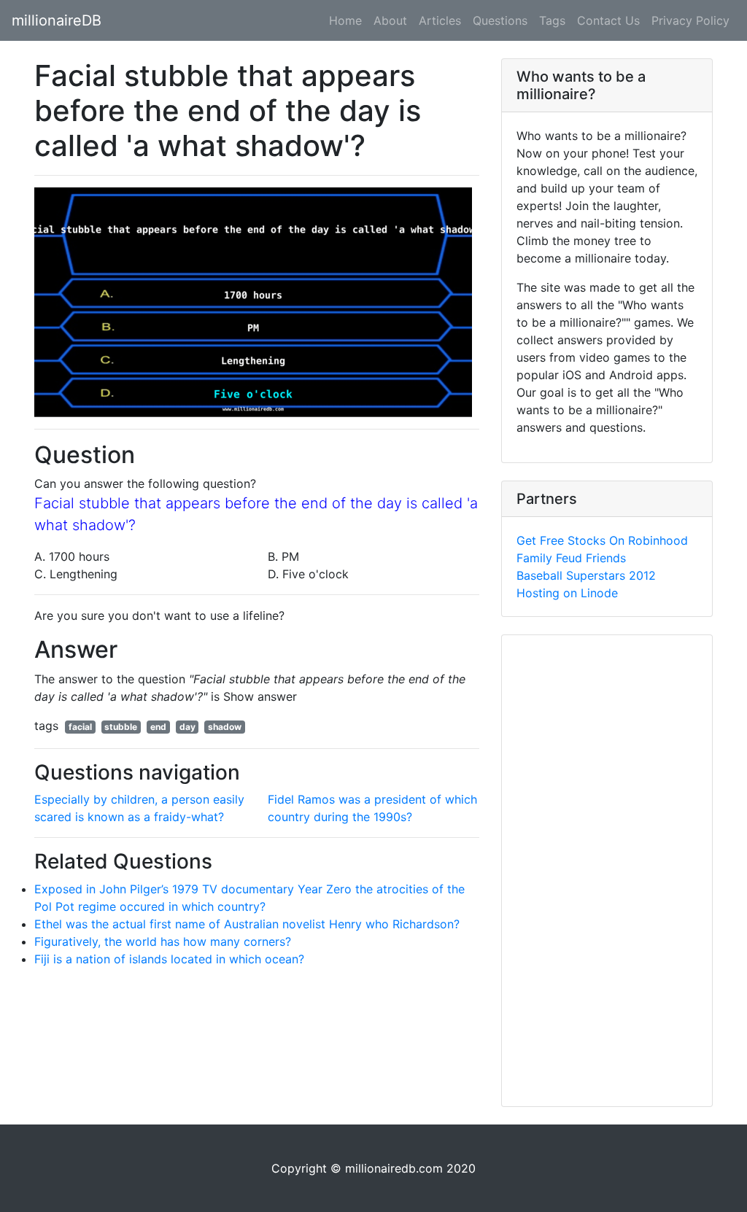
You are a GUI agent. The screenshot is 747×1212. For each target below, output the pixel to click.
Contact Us (608, 20)
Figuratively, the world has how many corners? (162, 941)
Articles (440, 20)
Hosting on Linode (567, 593)
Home (345, 20)
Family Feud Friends (571, 558)
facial (80, 726)
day (187, 726)
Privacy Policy (690, 20)
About (390, 20)
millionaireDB (56, 20)
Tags (552, 20)
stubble (120, 726)
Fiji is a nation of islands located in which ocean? (169, 959)
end (158, 726)
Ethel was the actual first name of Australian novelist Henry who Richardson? (247, 924)
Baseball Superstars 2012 (586, 575)
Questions (500, 20)
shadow (224, 726)
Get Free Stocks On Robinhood (602, 540)
